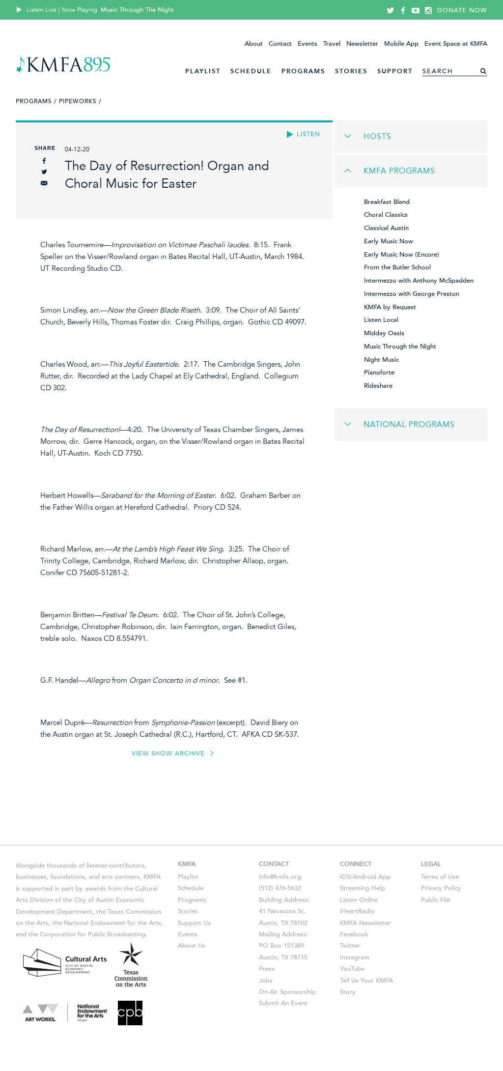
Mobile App (401, 44)
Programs (303, 71)
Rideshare (378, 386)
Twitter (350, 946)
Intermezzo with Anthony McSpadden (419, 281)
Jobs (266, 980)
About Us (191, 946)
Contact (280, 44)
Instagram (354, 957)
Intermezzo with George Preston (411, 294)
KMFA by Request (390, 307)
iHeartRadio (357, 911)
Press (267, 969)
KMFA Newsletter (365, 923)
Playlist (203, 71)
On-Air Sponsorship (287, 992)
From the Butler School (397, 267)
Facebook (354, 934)
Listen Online (359, 900)
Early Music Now (388, 241)
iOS (345, 877)
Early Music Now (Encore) (401, 255)
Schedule (251, 71)
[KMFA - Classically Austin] (63, 71)
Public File (435, 900)
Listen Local (381, 320)
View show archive (169, 753)
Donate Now (462, 10)
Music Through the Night (400, 346)
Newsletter (362, 44)
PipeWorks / (80, 101)
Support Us (194, 923)
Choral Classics (386, 215)
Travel (331, 44)
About (254, 44)
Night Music (381, 360)
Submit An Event (283, 1003)
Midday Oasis (384, 333)
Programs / (36, 101)
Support (395, 71)
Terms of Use (440, 877)
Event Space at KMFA (455, 44)
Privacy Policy (441, 888)
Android (364, 877)
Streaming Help (362, 888)
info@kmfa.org (280, 877)
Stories (351, 71)
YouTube (352, 969)
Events (307, 44)
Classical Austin (386, 228)
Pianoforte (379, 372)
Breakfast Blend (387, 202)
